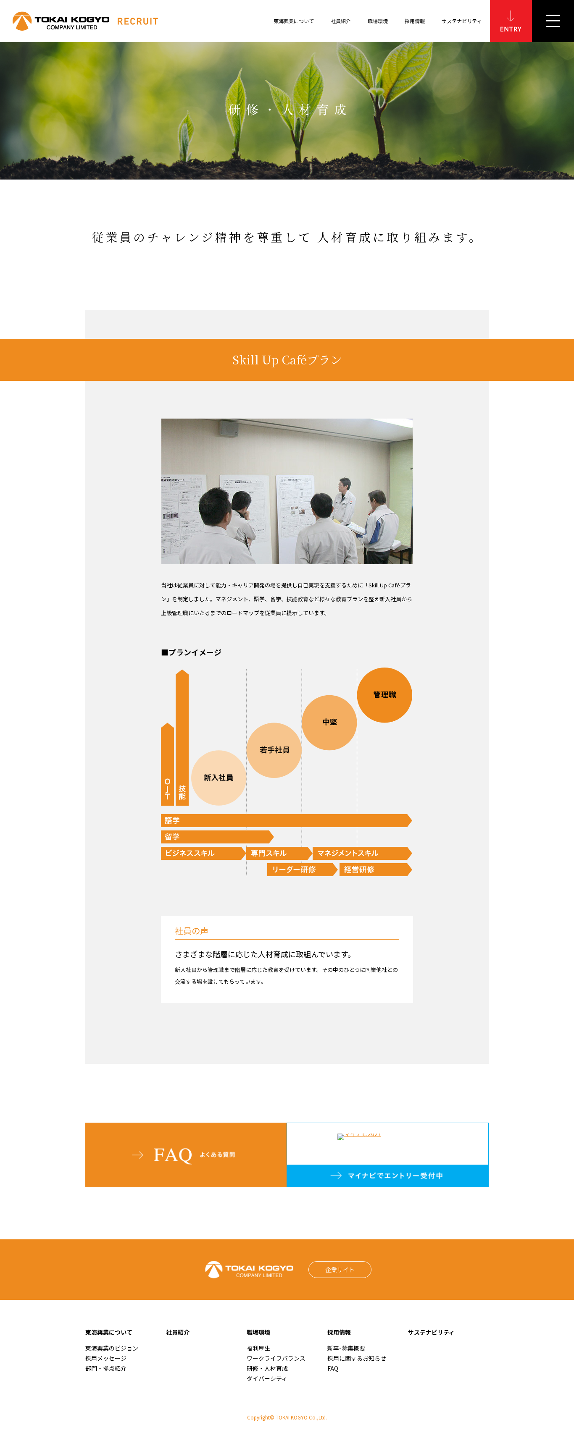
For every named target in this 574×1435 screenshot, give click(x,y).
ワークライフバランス (276, 1358)
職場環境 (258, 1332)
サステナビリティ (462, 20)
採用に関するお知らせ (356, 1358)
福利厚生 (258, 1348)
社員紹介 (178, 1332)
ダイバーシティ (267, 1378)
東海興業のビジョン (111, 1348)
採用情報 (339, 1332)
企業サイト (340, 1269)
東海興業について (108, 1332)
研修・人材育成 (267, 1368)
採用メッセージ (105, 1358)
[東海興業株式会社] (97, 21)
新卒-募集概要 (346, 1348)
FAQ (332, 1368)
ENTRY (511, 21)
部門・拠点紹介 (105, 1368)
